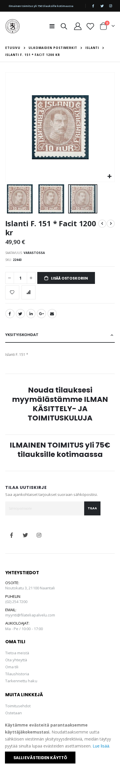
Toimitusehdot (18, 705)
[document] (60, 743)
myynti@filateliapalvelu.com (30, 615)
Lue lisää (101, 746)
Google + (41, 313)
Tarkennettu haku (21, 680)
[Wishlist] (90, 26)
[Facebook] (93, 6)
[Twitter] (102, 6)
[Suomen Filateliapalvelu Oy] (12, 26)
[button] (109, 177)
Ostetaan (13, 712)
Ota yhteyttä (16, 659)
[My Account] (78, 26)
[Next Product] (111, 224)
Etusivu (12, 48)
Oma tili (12, 666)
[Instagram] (110, 6)
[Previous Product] (102, 224)
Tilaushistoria (17, 673)
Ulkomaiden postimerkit (53, 47)
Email (52, 313)
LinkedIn (31, 313)
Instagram (39, 535)
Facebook (10, 313)
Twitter (20, 313)
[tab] (60, 335)
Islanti (92, 47)
